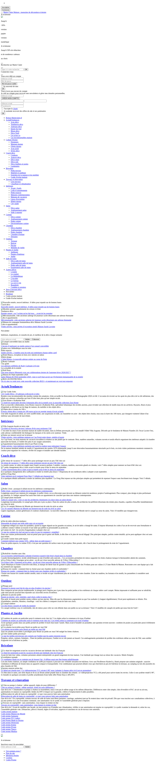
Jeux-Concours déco (14, 289)
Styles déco (15, 151)
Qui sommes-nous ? (13, 751)
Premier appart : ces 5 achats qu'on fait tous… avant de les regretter (26, 313)
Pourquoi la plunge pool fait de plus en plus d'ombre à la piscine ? (26, 588)
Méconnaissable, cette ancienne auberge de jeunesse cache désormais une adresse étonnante (36, 320)
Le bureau (15, 281)
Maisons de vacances (19, 197)
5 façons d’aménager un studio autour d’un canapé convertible (25, 346)
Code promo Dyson (8, 727)
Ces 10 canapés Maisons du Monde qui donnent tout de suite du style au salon (31, 508)
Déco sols (14, 162)
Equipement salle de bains (21, 267)
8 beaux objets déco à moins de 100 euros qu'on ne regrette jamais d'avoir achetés (32, 411)
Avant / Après (16, 188)
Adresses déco (16, 127)
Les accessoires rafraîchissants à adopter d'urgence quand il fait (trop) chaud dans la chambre (36, 556)
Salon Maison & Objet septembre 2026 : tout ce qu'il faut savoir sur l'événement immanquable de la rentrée (42, 377)
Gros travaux (16, 182)
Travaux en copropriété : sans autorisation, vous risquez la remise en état (28, 705)
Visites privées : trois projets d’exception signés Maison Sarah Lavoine (28, 327)
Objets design (16, 146)
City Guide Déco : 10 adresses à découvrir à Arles (20, 394)
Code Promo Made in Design (12, 720)
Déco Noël (15, 133)
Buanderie (15, 285)
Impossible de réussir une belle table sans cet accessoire (22, 523)
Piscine (13, 245)
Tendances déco (17, 124)
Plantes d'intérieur (17, 254)
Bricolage (9, 168)
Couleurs (14, 155)
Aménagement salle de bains (22, 263)
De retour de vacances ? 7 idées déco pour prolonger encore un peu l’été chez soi (32, 463)
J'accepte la (10, 109)
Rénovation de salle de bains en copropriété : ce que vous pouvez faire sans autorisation (34, 696)
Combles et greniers (18, 287)
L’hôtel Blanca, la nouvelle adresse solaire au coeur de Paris (24, 359)
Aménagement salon (18, 210)
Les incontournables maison (21, 138)
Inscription (5, 7)
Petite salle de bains (18, 265)
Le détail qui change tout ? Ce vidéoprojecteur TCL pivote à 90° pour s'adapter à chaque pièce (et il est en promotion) (46, 670)
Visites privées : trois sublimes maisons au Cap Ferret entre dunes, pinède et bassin (32, 437)
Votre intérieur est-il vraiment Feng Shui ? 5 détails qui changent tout (27, 476)
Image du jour (16, 129)
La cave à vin (16, 283)
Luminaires (15, 166)
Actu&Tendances (12, 120)
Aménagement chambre (20, 230)
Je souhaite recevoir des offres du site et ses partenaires (24, 111)
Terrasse (14, 241)
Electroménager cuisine (20, 223)
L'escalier (14, 278)
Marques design (17, 144)
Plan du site (10, 753)
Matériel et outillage (18, 173)
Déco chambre (16, 228)
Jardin (13, 256)
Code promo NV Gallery (10, 718)
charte (15, 109)
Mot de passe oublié (9, 84)
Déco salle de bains (18, 261)
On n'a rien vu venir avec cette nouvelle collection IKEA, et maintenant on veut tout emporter (37, 381)
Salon (8, 206)
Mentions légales (12, 755)
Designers (14, 142)
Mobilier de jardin (17, 248)
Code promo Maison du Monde (13, 714)
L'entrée (14, 272)
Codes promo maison (9, 712)
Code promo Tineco (8, 729)
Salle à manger (16, 212)
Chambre (9, 226)
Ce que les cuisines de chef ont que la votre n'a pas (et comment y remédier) (30, 532)
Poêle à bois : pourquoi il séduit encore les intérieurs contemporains (27, 491)
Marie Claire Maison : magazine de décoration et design (24, 12)
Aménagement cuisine (19, 219)
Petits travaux (16, 171)
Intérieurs (9, 186)
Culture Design (12, 140)
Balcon (13, 243)
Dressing (14, 237)
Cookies (9, 758)
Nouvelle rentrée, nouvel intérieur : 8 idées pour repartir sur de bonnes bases (30, 307)
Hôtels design (16, 201)
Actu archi (15, 149)
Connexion (5, 10)
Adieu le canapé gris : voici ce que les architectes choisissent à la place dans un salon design (36, 500)
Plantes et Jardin (12, 250)
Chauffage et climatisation (21, 184)
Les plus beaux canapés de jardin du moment (18, 606)
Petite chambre (16, 232)
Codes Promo (11, 760)
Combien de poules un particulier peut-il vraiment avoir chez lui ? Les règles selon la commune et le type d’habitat (44, 620)
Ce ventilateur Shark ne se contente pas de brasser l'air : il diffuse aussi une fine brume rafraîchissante (39, 659)
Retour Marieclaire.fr (14, 118)
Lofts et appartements (19, 190)
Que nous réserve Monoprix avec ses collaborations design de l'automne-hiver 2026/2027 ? (36, 372)
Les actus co (15, 135)
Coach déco (10, 153)
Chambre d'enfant (17, 234)
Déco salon (15, 208)
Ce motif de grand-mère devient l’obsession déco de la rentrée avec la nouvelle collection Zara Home (39, 403)
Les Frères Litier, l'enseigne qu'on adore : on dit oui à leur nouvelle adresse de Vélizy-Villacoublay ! (39, 562)
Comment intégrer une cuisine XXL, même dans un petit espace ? (26, 541)
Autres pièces (11, 270)
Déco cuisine (16, 217)
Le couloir (15, 274)
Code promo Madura (9, 731)
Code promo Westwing (10, 723)
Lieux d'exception (17, 199)
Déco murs (15, 160)
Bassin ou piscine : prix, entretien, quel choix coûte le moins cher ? (26, 597)
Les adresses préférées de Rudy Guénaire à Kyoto (20, 366)
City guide (15, 204)
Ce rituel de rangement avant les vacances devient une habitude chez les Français (32, 653)
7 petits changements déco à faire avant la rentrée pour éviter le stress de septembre (32, 469)
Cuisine (9, 215)
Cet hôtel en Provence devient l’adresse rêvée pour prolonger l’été (26, 428)
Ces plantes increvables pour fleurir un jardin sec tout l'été (23, 629)
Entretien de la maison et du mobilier (25, 175)
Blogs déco (15, 131)
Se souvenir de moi (10, 86)
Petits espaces (16, 193)
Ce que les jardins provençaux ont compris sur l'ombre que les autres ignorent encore (33, 636)
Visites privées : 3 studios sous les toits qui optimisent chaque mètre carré (29, 353)
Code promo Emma (8, 725)
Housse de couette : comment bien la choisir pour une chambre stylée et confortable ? (33, 571)
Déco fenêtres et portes (19, 164)
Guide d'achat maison (19, 177)
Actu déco (15, 122)
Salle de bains (11, 259)
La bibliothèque (17, 276)
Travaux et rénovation (14, 179)
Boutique (9, 294)
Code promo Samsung (9, 716)
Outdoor (9, 239)
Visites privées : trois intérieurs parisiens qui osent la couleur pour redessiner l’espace (33, 446)
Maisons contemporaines (20, 195)
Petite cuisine (16, 221)
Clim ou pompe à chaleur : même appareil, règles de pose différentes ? (28, 687)
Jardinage (14, 252)
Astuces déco (16, 157)
